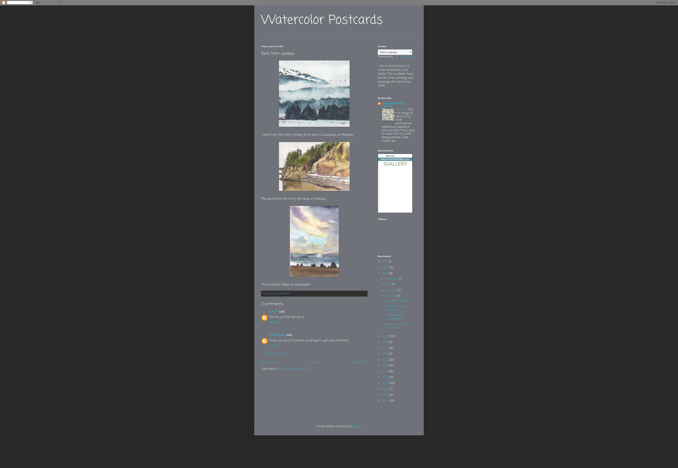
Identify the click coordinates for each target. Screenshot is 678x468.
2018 (385, 336)
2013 (385, 360)
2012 (385, 366)
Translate (407, 57)
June (388, 285)
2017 (385, 342)
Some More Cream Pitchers (397, 326)
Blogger (356, 426)
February (391, 290)
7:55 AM (274, 346)
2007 (385, 395)
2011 (385, 372)
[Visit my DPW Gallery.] (395, 166)
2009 (386, 383)
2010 (385, 377)
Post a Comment (277, 354)
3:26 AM (274, 322)
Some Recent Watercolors (394, 317)
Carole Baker (277, 335)
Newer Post (269, 362)
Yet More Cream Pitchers (395, 308)
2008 (386, 389)
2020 (386, 268)
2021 (385, 262)
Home (315, 362)
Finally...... (401, 109)
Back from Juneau (396, 301)
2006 (386, 401)
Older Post (359, 362)
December (392, 279)
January (391, 296)
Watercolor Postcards (322, 20)
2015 (385, 354)
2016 (385, 348)
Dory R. (273, 312)
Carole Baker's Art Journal (393, 105)
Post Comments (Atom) (294, 369)
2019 (385, 274)
